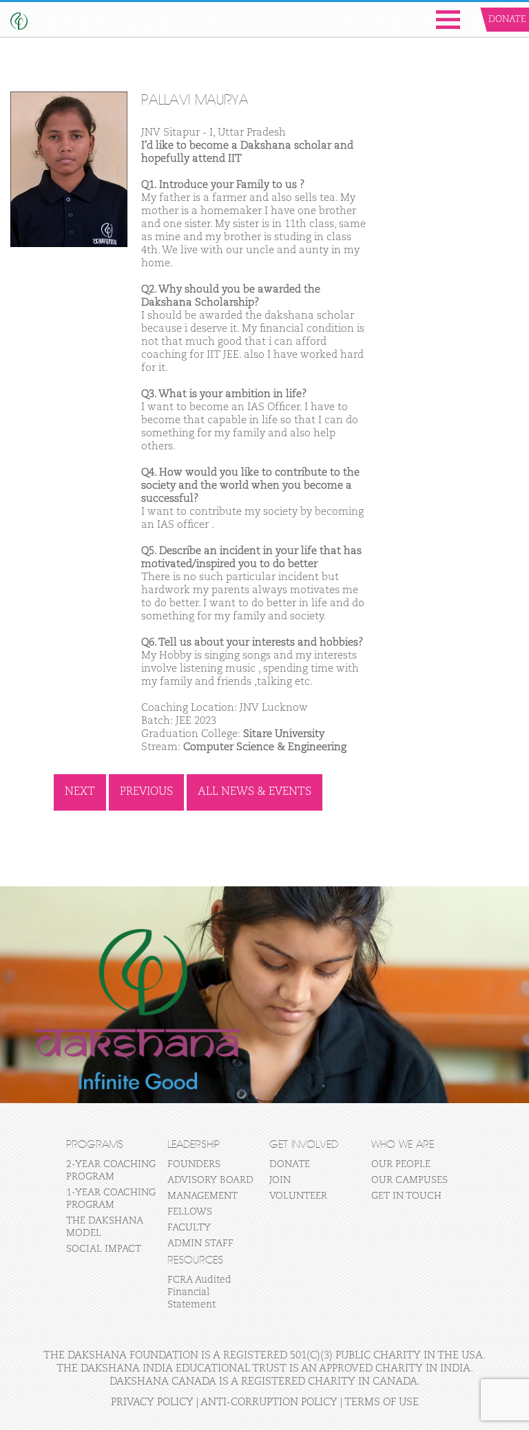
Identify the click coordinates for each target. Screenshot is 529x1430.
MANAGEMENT (202, 1196)
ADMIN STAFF (200, 1243)
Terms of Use (381, 1402)
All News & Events (254, 792)
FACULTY (189, 1227)
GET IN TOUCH (406, 1196)
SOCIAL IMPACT (103, 1249)
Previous (146, 792)
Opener (448, 19)
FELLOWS (189, 1212)
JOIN (280, 1180)
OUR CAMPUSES (409, 1180)
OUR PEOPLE (401, 1164)
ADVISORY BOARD (210, 1180)
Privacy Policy (152, 1402)
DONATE (289, 1164)
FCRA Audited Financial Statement (199, 1292)
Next (80, 792)
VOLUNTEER (298, 1196)
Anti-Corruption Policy (269, 1402)
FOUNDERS (193, 1164)
